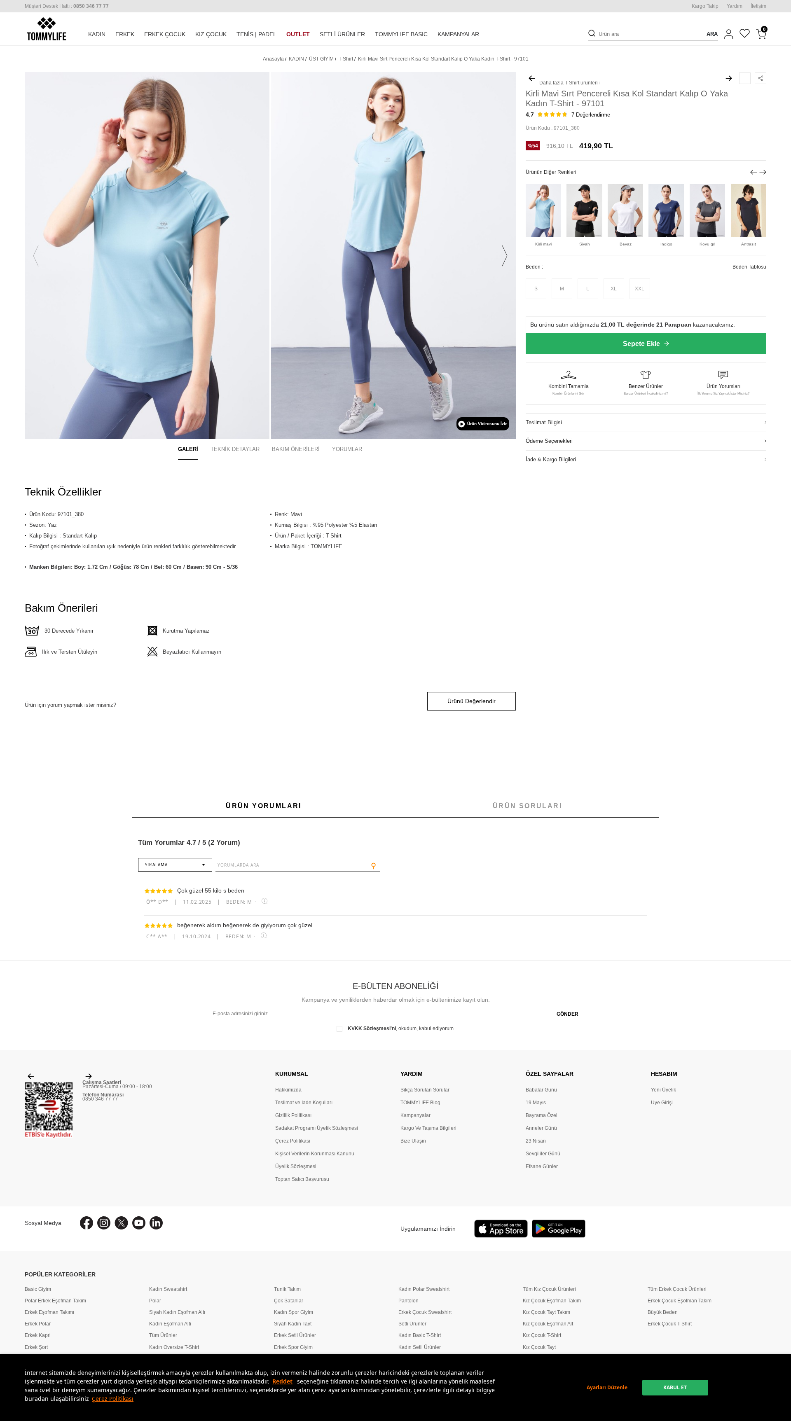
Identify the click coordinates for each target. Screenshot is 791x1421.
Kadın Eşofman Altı (170, 1324)
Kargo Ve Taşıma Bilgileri (428, 1128)
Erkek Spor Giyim (293, 1347)
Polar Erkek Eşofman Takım (55, 1301)
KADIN (96, 34)
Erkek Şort (36, 1347)
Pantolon (408, 1301)
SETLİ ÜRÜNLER (342, 34)
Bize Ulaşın (413, 1141)
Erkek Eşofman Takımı (49, 1312)
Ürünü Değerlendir (471, 701)
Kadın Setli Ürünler (419, 1347)
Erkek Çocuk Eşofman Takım (679, 1301)
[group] (147, 255)
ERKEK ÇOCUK (164, 34)
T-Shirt (346, 59)
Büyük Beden (663, 1312)
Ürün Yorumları (264, 805)
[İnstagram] (103, 1222)
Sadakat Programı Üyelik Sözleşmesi (316, 1128)
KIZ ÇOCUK (211, 34)
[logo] (46, 28)
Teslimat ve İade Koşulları (303, 1102)
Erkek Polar (38, 1324)
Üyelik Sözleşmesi (295, 1166)
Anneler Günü (541, 1128)
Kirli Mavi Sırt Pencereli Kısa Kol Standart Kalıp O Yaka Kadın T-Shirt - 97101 (443, 59)
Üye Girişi (662, 1102)
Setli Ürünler (412, 1324)
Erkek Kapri (38, 1335)
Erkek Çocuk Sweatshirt (425, 1312)
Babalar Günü (541, 1090)
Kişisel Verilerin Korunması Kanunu (314, 1154)
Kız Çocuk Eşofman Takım (552, 1301)
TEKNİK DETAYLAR (235, 449)
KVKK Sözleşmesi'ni (372, 1028)
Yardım (734, 6)
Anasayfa (273, 59)
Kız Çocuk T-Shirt (542, 1335)
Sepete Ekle (641, 343)
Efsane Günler (542, 1166)
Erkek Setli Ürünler (295, 1335)
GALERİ (188, 449)
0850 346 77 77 (100, 1099)
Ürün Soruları (527, 805)
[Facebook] (86, 1222)
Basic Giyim (38, 1289)
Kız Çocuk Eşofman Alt (548, 1324)
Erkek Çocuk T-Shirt (670, 1324)
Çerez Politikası (112, 1398)
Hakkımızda (288, 1090)
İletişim (758, 6)
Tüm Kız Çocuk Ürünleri (549, 1289)
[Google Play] (558, 1228)
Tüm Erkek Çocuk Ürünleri (677, 1289)
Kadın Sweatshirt (168, 1289)
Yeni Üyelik (663, 1090)
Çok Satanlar (288, 1301)
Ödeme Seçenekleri (549, 441)
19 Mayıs (536, 1102)
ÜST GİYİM (321, 59)
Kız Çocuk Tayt (539, 1347)
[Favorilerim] (745, 34)
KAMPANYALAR (458, 34)
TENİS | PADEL (256, 34)
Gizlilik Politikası (293, 1115)
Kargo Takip (705, 6)
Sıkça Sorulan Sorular (424, 1090)
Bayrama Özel (541, 1115)
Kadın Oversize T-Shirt (174, 1347)
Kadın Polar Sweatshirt (423, 1289)
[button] (36, 255)
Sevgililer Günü (543, 1154)
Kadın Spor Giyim (293, 1312)
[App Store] (501, 1228)
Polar (155, 1301)
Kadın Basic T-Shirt (419, 1335)
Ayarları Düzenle (607, 1387)
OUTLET (298, 34)
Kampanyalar (415, 1115)
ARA (712, 34)
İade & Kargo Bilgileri (551, 459)
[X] (121, 1222)
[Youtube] (138, 1222)
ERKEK (124, 34)
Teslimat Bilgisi (544, 422)
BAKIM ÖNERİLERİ (296, 449)
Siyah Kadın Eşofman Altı (177, 1312)
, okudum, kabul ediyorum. (401, 1028)
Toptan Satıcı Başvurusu (302, 1179)
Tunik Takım (287, 1289)
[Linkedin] (156, 1222)
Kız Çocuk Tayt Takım (546, 1312)
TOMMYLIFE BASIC (401, 34)
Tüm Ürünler (163, 1335)
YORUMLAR (347, 449)
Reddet (282, 1381)
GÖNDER (567, 1014)
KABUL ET (675, 1387)
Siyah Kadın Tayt (292, 1324)
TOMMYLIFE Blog (420, 1102)
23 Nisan (536, 1141)
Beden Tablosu (749, 267)
